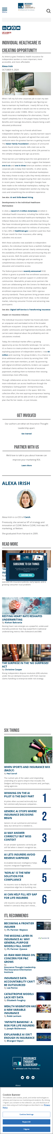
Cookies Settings (26, 1114)
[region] (26, 1110)
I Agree (26, 1129)
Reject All (26, 1122)
